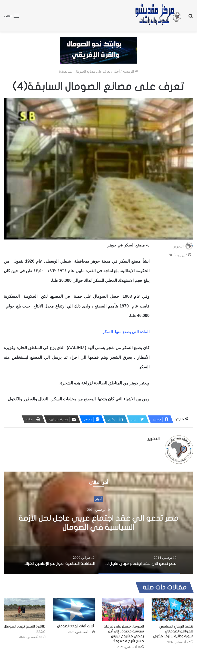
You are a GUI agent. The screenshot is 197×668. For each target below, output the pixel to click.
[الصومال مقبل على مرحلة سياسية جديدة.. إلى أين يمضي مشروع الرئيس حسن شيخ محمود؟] (123, 609)
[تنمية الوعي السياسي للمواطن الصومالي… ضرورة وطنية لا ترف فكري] (172, 609)
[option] (98, 523)
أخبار (116, 71)
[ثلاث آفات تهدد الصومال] (74, 609)
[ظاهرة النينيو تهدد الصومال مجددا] (24, 609)
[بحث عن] (190, 18)
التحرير (178, 246)
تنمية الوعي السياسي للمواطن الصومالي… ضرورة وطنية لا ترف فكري (173, 631)
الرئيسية (128, 71)
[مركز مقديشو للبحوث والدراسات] (157, 16)
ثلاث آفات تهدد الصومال (76, 626)
